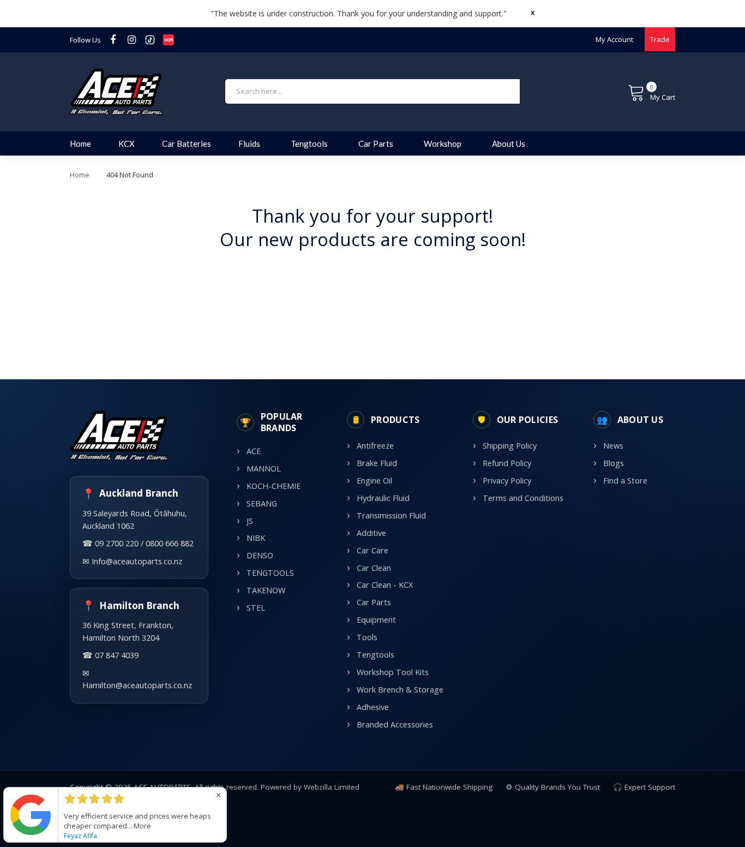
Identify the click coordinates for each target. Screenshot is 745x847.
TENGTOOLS (270, 573)
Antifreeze (375, 445)
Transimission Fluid (391, 515)
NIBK (256, 538)
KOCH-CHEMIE (274, 486)
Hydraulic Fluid (383, 498)
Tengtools (375, 654)
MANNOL (264, 468)
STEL (256, 608)
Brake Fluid (377, 463)
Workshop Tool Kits (393, 672)
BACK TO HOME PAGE (372, 274)
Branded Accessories (395, 724)
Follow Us (85, 40)
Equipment (376, 620)
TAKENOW (266, 590)
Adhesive (373, 707)
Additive (371, 533)
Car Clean (374, 568)
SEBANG (262, 503)
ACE (254, 451)
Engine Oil (374, 480)
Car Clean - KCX (385, 585)
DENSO (260, 555)
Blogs (613, 463)
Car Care (372, 550)
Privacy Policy (507, 480)
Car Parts (374, 602)
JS (250, 521)
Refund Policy (507, 463)
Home (79, 175)
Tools (367, 637)
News (613, 445)
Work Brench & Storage (400, 689)
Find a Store (625, 480)
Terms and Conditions (523, 498)
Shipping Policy (510, 445)
